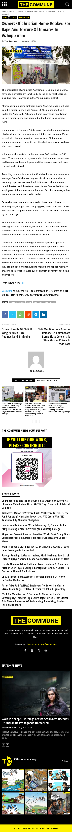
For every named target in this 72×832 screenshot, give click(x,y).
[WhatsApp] (20, 314)
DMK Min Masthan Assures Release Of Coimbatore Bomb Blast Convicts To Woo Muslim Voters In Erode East (54, 336)
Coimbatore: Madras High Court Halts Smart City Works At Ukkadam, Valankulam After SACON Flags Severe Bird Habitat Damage (12, 408)
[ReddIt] (28, 314)
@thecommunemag (25, 759)
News (11, 12)
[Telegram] (35, 314)
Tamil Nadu (24, 18)
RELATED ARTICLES (23, 380)
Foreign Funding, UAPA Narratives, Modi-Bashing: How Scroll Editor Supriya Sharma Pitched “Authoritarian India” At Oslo (35, 557)
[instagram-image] (13, 780)
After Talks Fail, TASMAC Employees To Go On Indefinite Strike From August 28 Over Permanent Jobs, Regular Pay (33, 587)
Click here (7, 290)
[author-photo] (36, 360)
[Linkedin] (43, 314)
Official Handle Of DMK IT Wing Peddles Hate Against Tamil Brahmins (17, 332)
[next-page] (38, 421)
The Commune (11, 41)
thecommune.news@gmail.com (42, 644)
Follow (65, 761)
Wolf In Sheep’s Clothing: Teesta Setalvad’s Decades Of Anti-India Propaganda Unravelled (36, 548)
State (13, 18)
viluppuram (49, 302)
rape (29, 302)
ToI (22, 282)
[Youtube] (46, 651)
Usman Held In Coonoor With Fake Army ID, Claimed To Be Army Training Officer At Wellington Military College (59, 407)
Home (4, 12)
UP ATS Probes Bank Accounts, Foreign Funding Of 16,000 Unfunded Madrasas (33, 578)
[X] (39, 651)
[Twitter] (12, 314)
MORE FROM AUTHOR (47, 380)
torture (38, 302)
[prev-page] (34, 421)
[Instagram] (32, 651)
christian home (17, 302)
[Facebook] (5, 314)
